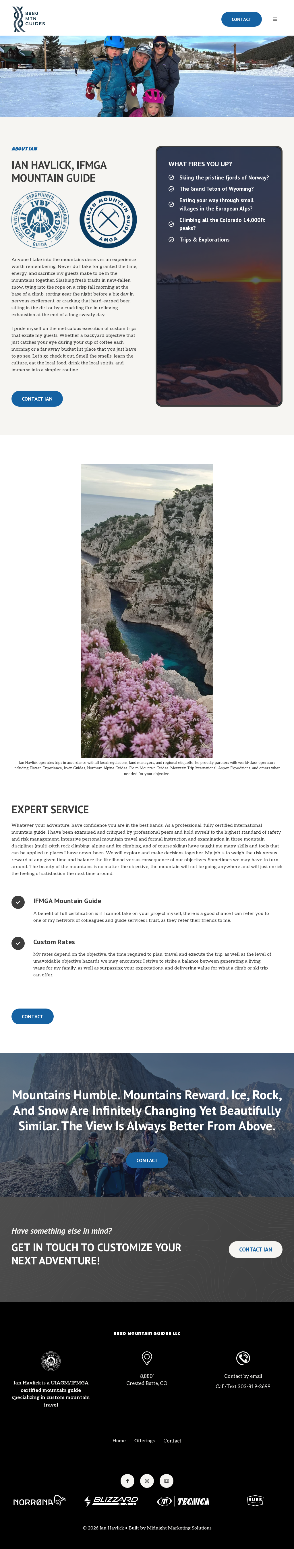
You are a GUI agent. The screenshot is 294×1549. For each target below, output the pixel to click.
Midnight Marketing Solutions (179, 1528)
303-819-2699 (254, 1387)
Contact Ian (37, 398)
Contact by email (243, 1376)
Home (119, 1441)
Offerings (144, 1441)
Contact (242, 19)
